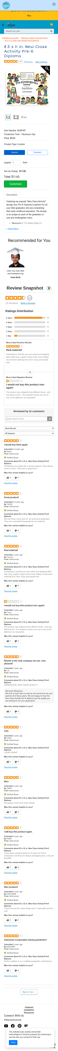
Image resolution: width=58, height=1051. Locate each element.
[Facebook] (13, 1026)
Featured (29, 1007)
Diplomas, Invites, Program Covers (34, 38)
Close (13, 1042)
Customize (16, 184)
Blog (29, 16)
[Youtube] (6, 1026)
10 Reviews (28, 62)
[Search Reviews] (49, 418)
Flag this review (10, 483)
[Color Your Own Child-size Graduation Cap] (15, 255)
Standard (37, 152)
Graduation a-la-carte (10, 38)
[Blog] (26, 1026)
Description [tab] (11, 194)
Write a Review (41, 62)
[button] (54, 4)
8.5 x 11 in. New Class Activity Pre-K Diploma (22, 40)
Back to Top (28, 992)
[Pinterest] (20, 1026)
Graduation (29, 1010)
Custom (14, 152)
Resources (29, 1012)
